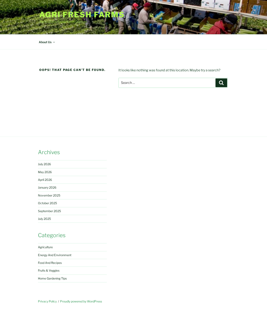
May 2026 (45, 172)
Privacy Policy (47, 301)
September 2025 (49, 211)
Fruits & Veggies (48, 270)
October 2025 (47, 203)
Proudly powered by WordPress (81, 301)
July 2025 (44, 218)
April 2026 (45, 179)
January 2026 (47, 187)
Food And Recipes (50, 262)
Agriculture (45, 247)
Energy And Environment (54, 255)
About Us (45, 42)
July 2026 (44, 164)
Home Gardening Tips (52, 278)
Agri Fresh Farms (82, 14)
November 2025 (49, 195)
